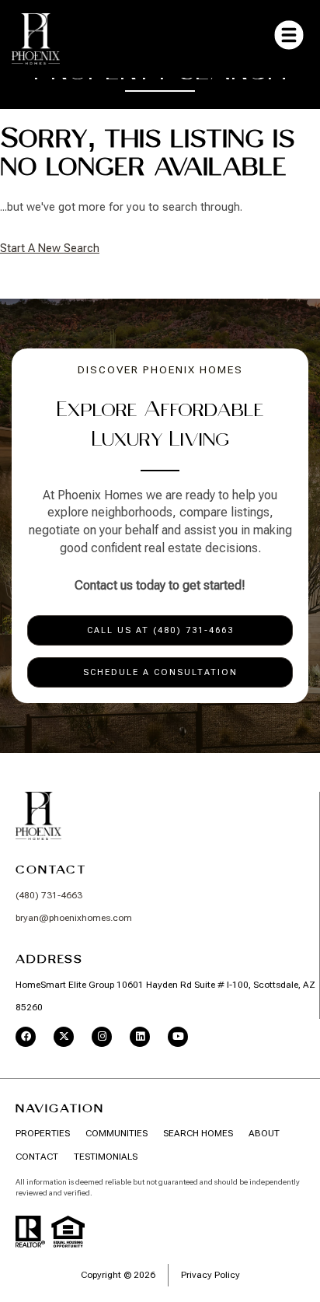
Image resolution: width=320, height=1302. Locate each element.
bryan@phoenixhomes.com (74, 917)
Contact (51, 870)
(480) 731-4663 (49, 895)
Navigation (60, 1108)
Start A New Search (49, 248)
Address (49, 959)
